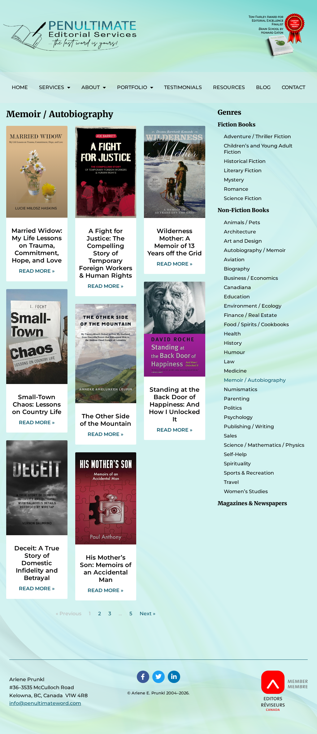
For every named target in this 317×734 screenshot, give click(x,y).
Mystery (234, 180)
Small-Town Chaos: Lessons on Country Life (36, 404)
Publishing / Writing (249, 426)
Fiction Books (236, 124)
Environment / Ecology (252, 306)
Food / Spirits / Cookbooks (256, 324)
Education (237, 297)
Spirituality (237, 464)
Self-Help (235, 454)
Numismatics (240, 389)
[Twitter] (158, 677)
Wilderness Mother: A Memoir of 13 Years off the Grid (174, 242)
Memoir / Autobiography (255, 380)
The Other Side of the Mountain (105, 419)
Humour (234, 352)
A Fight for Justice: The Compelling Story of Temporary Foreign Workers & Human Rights (105, 253)
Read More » (37, 271)
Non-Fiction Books (243, 210)
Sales (230, 436)
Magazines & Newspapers (252, 503)
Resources (229, 87)
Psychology (238, 417)
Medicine (235, 371)
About (90, 87)
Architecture (240, 232)
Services (51, 87)
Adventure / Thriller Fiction (257, 136)
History (233, 343)
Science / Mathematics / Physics (264, 445)
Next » (147, 614)
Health (232, 334)
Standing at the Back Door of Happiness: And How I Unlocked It (174, 404)
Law (229, 362)
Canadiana (237, 287)
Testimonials (183, 87)
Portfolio (132, 87)
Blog (263, 87)
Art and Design (243, 241)
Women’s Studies (246, 491)
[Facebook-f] (143, 677)
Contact (293, 87)
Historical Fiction (245, 161)
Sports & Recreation (249, 473)
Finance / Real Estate (250, 315)
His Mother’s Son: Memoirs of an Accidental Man (105, 568)
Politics (233, 408)
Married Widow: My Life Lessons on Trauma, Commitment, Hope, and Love (36, 245)
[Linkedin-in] (174, 677)
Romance (236, 189)
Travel (231, 482)
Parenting (237, 399)
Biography (237, 269)
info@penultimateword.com (45, 703)
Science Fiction (243, 198)
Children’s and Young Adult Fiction (258, 149)
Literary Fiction (243, 170)
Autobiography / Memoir (255, 250)
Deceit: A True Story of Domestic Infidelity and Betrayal (36, 563)
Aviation (234, 259)
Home (20, 87)
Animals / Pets (242, 222)
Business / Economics (251, 278)
